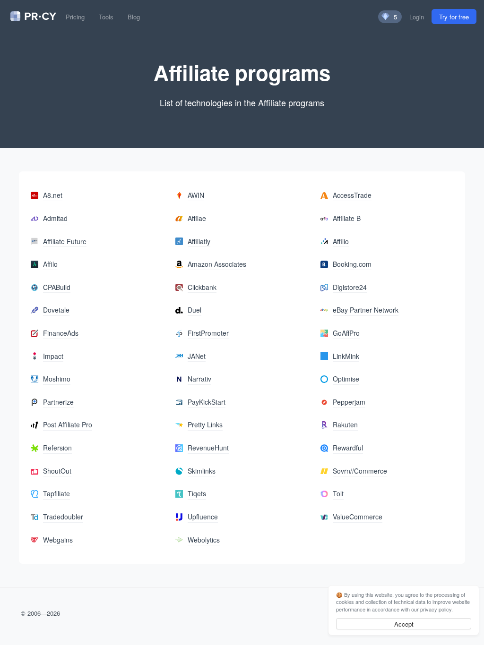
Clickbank (202, 287)
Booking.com (352, 264)
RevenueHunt (208, 447)
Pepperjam (349, 402)
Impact (53, 356)
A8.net (52, 195)
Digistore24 (350, 287)
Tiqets (197, 493)
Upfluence (203, 516)
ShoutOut (57, 470)
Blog (134, 16)
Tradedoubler (63, 516)
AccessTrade (352, 195)
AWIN (196, 195)
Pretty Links (205, 424)
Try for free (454, 16)
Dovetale (56, 309)
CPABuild (56, 287)
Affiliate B (347, 218)
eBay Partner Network (365, 309)
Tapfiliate (56, 493)
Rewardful (348, 447)
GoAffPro (346, 333)
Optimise (346, 378)
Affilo (50, 264)
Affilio (341, 241)
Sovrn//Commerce (360, 470)
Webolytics (204, 539)
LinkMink (346, 356)
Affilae (197, 218)
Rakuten (345, 424)
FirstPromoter (208, 333)
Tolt (338, 493)
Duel (194, 309)
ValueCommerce (357, 516)
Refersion (57, 447)
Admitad (55, 218)
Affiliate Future (64, 241)
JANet (197, 356)
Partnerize (58, 402)
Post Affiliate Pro (67, 424)
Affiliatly (199, 241)
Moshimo (56, 378)
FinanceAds (60, 333)
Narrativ (199, 378)
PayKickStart (206, 402)
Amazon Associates (217, 264)
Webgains (58, 539)
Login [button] (416, 16)
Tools (106, 16)
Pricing (75, 16)
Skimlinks (202, 470)
